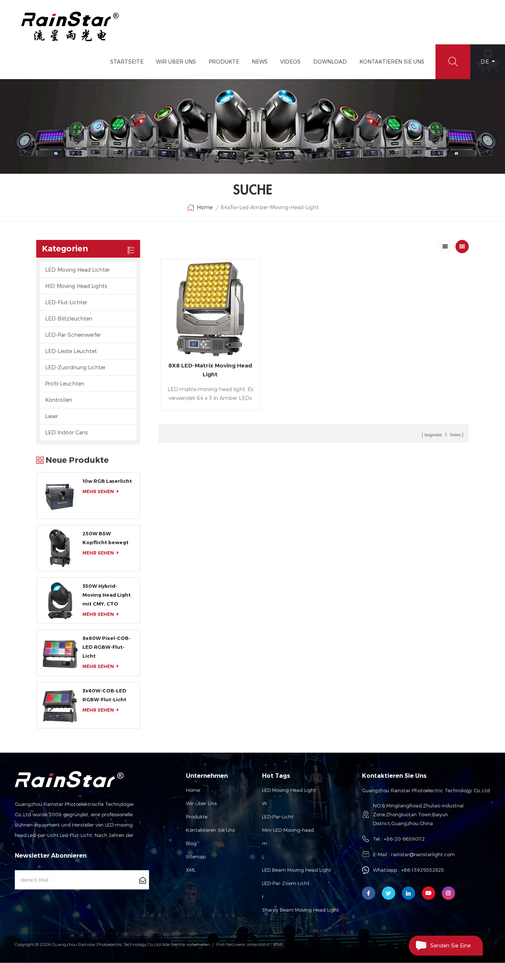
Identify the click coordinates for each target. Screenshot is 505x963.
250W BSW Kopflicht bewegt (105, 537)
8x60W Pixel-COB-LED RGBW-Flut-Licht (106, 647)
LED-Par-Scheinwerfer (73, 335)
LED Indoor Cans (66, 432)
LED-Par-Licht (278, 817)
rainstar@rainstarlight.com (423, 854)
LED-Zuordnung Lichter (75, 367)
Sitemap (196, 856)
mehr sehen (98, 491)
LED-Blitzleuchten (68, 318)
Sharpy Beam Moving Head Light (300, 910)
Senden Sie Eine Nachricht (450, 949)
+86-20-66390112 (404, 839)
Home (205, 207)
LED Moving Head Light (289, 790)
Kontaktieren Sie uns (210, 830)
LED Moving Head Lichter (77, 270)
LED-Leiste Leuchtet (71, 351)
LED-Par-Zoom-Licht (285, 883)
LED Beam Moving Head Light (296, 870)
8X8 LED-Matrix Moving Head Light (210, 370)
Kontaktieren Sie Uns (391, 61)
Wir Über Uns (176, 61)
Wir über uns (201, 803)
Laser (51, 416)
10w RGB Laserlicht (107, 481)
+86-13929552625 (422, 870)
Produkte (224, 61)
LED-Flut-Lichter (66, 302)
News (260, 61)
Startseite (126, 61)
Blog (191, 843)
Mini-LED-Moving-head (288, 830)
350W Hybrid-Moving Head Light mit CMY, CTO (106, 595)
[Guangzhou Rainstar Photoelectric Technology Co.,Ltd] (70, 26)
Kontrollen (58, 400)
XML (191, 870)
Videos (290, 61)
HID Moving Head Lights (76, 286)
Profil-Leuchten (64, 383)
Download (330, 61)
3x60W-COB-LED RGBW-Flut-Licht (104, 695)
